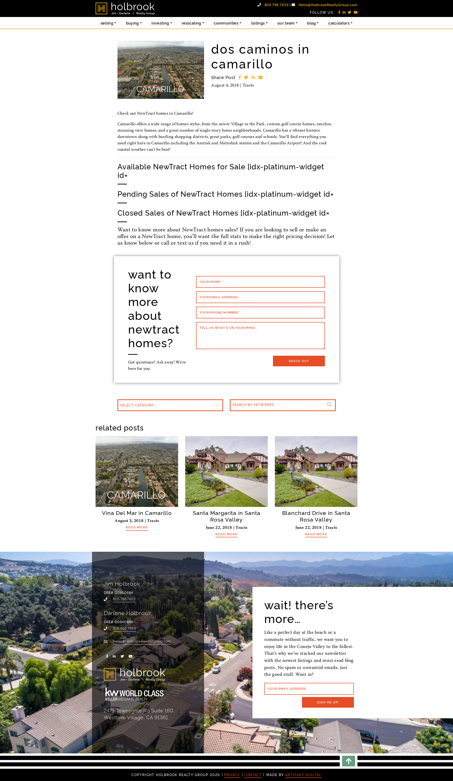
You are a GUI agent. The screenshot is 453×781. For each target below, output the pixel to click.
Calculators (339, 22)
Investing (160, 22)
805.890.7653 (124, 628)
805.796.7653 (276, 4)
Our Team (286, 22)
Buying (132, 22)
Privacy (232, 774)
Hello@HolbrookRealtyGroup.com (327, 4)
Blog (311, 22)
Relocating (191, 22)
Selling (107, 22)
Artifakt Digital (303, 774)
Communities (226, 22)
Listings (258, 22)
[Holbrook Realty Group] (125, 8)
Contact (253, 774)
